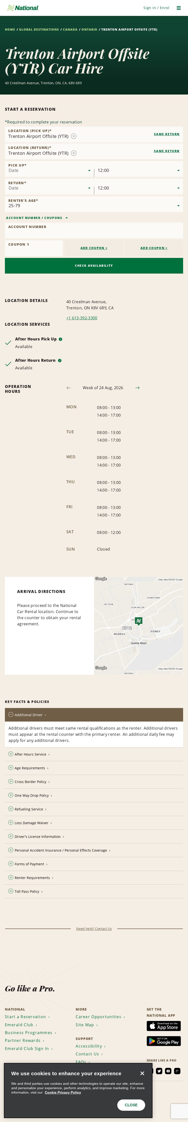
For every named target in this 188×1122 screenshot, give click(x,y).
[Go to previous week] (68, 388)
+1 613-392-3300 (81, 318)
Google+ (177, 1071)
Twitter (159, 1071)
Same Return (167, 134)
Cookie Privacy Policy (63, 1092)
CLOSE (131, 1105)
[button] (156, 7)
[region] (78, 1090)
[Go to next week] (137, 388)
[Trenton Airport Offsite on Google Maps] (138, 626)
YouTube (168, 1071)
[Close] (142, 1073)
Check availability (94, 266)
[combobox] (94, 134)
